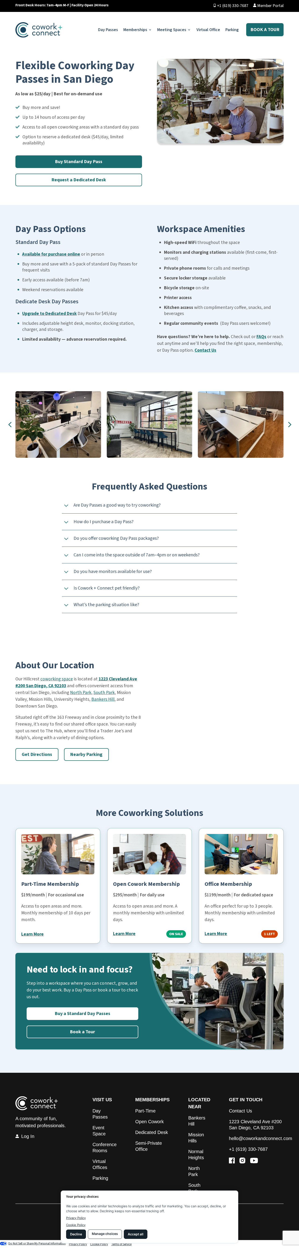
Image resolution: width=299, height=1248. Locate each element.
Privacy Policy (76, 1218)
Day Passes (108, 30)
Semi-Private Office (148, 1146)
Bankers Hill (102, 699)
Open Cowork (149, 1121)
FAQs (261, 336)
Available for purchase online (51, 254)
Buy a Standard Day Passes (82, 1013)
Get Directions (37, 754)
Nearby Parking (86, 754)
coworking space (56, 679)
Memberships (135, 30)
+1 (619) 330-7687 (232, 6)
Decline (76, 1234)
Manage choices (105, 1234)
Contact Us (205, 350)
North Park (80, 692)
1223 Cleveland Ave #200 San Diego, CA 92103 (255, 1124)
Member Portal (270, 6)
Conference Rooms (105, 1147)
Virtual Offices (100, 1164)
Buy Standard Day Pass (78, 161)
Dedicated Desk (151, 1132)
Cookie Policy (75, 1225)
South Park (104, 692)
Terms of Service (121, 1244)
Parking (232, 30)
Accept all (135, 1234)
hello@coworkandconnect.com (260, 1138)
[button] (9, 424)
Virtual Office (208, 30)
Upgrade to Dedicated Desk (49, 313)
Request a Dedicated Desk (78, 180)
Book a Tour (264, 29)
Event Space (99, 1130)
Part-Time (145, 1110)
